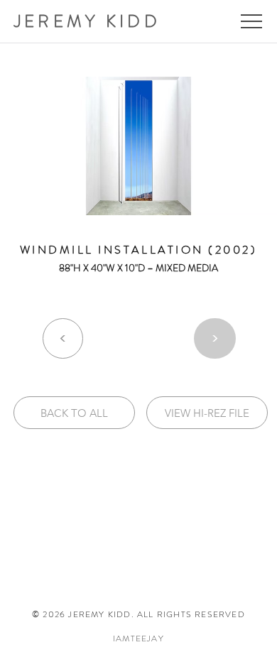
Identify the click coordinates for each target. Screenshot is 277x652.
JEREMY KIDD (87, 21)
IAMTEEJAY (138, 638)
